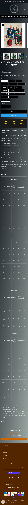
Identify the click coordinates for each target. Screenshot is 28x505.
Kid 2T (20, 90)
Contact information (22, 502)
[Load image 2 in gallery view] (14, 56)
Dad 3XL (13, 90)
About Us (5, 452)
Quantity (3, 103)
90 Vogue (8, 500)
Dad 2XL (5, 90)
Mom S (4, 80)
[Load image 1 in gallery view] (7, 56)
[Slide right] (26, 56)
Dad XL (18, 87)
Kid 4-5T (13, 93)
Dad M (4, 87)
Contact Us (5, 455)
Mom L (19, 80)
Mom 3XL (21, 84)
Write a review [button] (14, 439)
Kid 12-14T (5, 100)
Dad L (11, 87)
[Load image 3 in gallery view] (21, 56)
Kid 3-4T (5, 93)
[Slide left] (1, 56)
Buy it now (14, 115)
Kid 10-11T (13, 97)
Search (4, 449)
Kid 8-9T (5, 97)
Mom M (12, 80)
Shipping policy (14, 502)
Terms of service (6, 502)
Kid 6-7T (21, 93)
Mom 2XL (13, 84)
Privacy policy (22, 500)
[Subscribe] (22, 467)
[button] (2, 8)
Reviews (5, 458)
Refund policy (15, 500)
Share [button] (4, 421)
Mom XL (5, 84)
